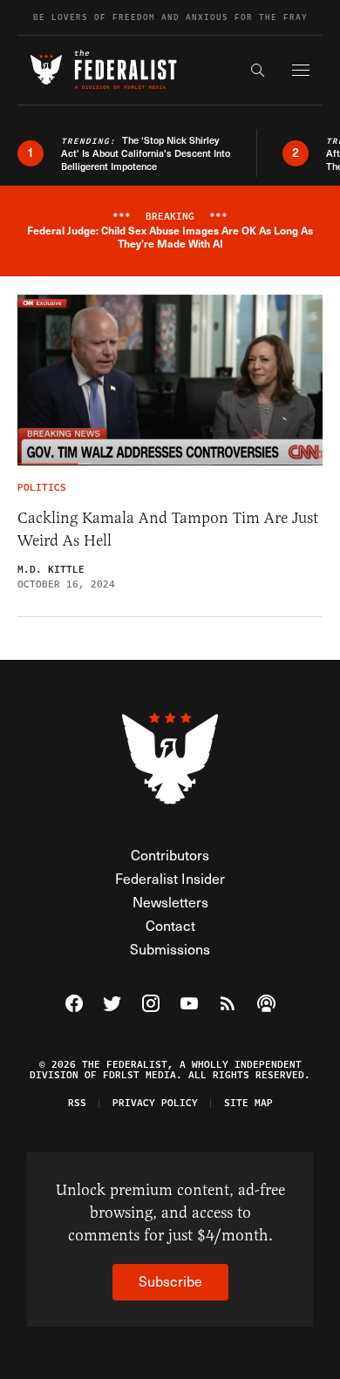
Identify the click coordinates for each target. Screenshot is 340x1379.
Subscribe (170, 1281)
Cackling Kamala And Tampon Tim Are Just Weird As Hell (167, 529)
